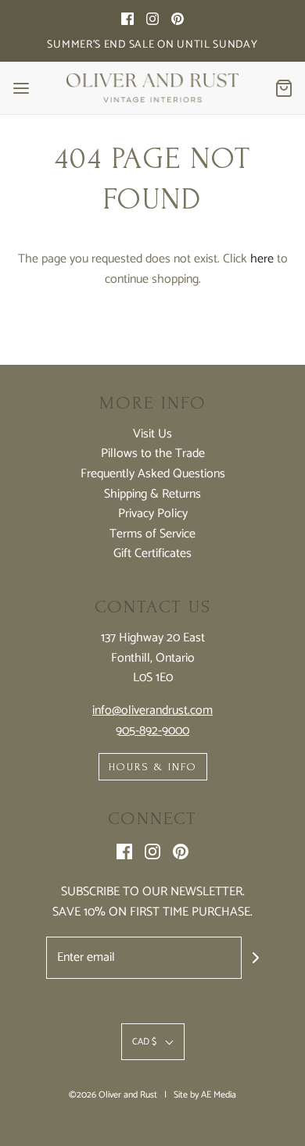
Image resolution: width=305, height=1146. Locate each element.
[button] (153, 1041)
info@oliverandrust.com (152, 710)
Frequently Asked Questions (153, 474)
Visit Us (152, 434)
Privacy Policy (153, 514)
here (262, 259)
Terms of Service (152, 534)
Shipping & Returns (152, 494)
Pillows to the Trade (153, 454)
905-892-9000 (152, 730)
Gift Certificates (152, 554)
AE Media (218, 1094)
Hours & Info (153, 767)
